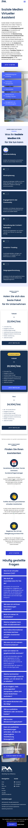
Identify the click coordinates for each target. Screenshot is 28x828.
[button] (24, 1)
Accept (12, 824)
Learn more (20, 824)
